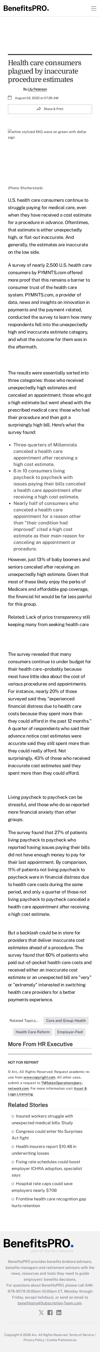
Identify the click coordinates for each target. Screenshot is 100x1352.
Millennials (65, 445)
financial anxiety (36, 812)
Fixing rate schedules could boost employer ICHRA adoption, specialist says (47, 1168)
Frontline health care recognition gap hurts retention (49, 1202)
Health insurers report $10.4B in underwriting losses (44, 1150)
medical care (61, 207)
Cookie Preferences (62, 1340)
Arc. (35, 1335)
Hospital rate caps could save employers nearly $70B (42, 1187)
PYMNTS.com (52, 272)
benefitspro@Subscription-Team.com (50, 1303)
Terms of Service (81, 1335)
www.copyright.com (39, 1077)
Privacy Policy (33, 1340)
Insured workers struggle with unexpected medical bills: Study (42, 1119)
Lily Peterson (37, 89)
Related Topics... (24, 1020)
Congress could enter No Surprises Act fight (47, 1135)
